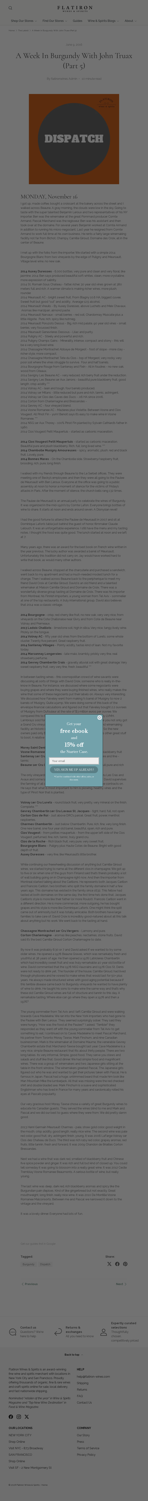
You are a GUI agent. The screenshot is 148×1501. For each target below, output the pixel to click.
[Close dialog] (99, 717)
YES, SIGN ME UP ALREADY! (74, 770)
